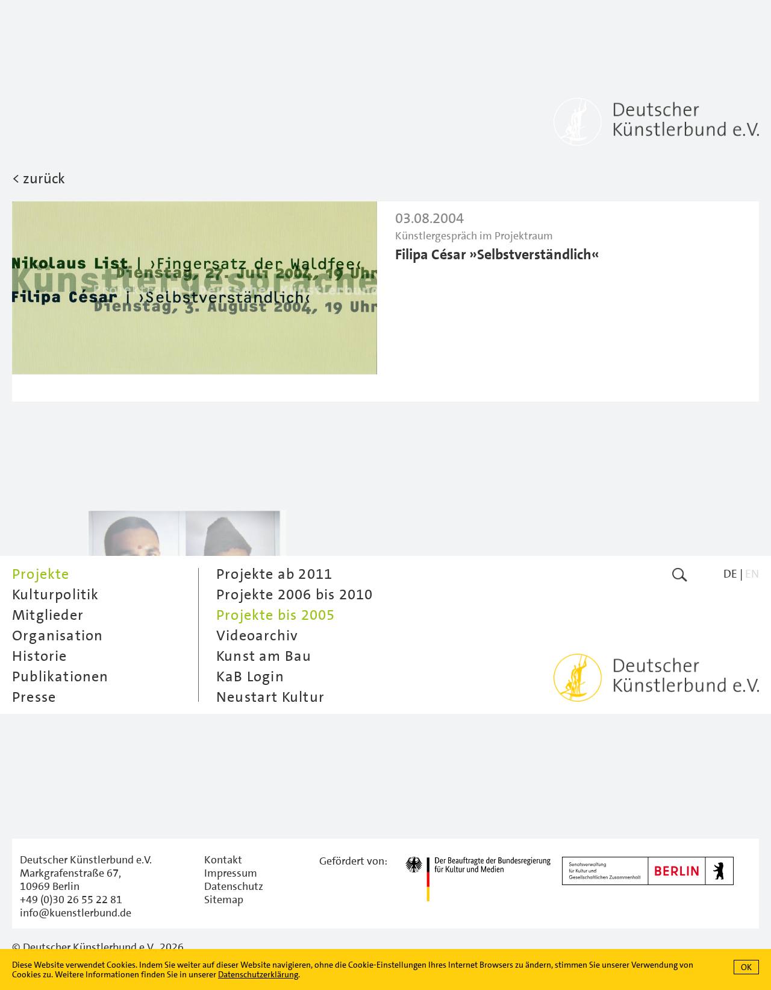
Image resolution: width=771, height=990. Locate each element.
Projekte (41, 574)
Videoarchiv (257, 635)
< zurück (38, 178)
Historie (39, 656)
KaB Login (250, 676)
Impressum (230, 873)
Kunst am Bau (263, 656)
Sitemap (223, 899)
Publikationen (60, 676)
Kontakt (223, 860)
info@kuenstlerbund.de (75, 913)
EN (752, 573)
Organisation (57, 635)
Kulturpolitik (55, 594)
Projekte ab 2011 (274, 574)
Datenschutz (233, 886)
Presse (34, 697)
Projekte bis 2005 (275, 615)
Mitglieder (48, 615)
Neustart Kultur (270, 697)
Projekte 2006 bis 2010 (294, 594)
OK (746, 967)
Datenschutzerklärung (258, 974)
